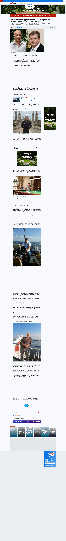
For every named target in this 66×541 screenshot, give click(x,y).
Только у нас (19, 15)
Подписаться (20, 27)
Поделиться (53, 27)
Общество (22, 97)
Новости (15, 15)
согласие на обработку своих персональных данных (49, 465)
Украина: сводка (27, 15)
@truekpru (17, 410)
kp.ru (40, 412)
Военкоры (22, 15)
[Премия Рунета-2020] (22, 3)
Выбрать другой (30, 6)
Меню (1, 1)
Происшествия (46, 15)
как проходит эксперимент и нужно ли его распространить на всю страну (30, 99)
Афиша (49, 15)
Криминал (15, 418)
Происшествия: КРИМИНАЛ (20, 418)
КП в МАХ (31, 15)
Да (26, 6)
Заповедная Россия (40, 15)
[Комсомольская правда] (14, 3)
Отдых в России (35, 15)
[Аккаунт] (64, 1)
